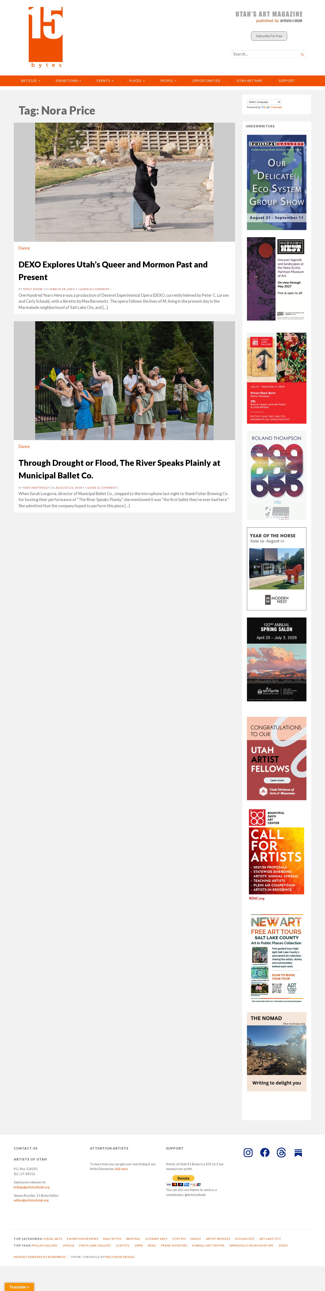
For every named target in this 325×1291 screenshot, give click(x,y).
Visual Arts (52, 1238)
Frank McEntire (174, 1245)
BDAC (152, 1245)
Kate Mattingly (36, 487)
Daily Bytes (112, 1238)
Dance (24, 248)
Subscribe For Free (269, 36)
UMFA (138, 1245)
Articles (29, 81)
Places (135, 81)
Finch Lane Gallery (95, 1245)
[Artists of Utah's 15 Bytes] (117, 36)
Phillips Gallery (45, 1245)
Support (287, 81)
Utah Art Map (249, 81)
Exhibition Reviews (82, 1238)
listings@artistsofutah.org (31, 1187)
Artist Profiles (218, 1238)
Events (103, 81)
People (167, 81)
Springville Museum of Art (251, 1245)
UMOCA (68, 1245)
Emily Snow (33, 289)
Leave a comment (94, 289)
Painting (133, 1238)
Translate (276, 107)
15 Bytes (179, 1238)
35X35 (283, 1245)
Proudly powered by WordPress (40, 1256)
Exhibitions (67, 81)
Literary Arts (156, 1238)
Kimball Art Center (208, 1245)
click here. (121, 1169)
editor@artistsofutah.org (31, 1200)
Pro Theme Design (119, 1256)
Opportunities (206, 81)
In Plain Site (245, 1238)
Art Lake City (270, 1238)
